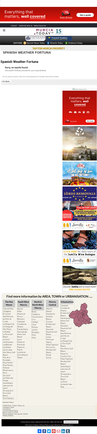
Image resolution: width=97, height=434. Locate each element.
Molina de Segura (50, 340)
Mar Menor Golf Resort (9, 353)
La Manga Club (8, 324)
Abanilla (49, 308)
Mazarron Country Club (66, 355)
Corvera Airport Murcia (10, 410)
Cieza (34, 324)
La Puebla (6, 332)
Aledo (19, 311)
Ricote (48, 355)
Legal (51, 425)
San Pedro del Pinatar (8, 379)
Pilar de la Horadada (6, 358)
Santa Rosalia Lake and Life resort (8, 385)
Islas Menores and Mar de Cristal (8, 319)
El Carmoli (7, 314)
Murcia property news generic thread (15, 414)
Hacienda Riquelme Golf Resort (51, 331)
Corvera (49, 321)
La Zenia (64, 382)
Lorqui (48, 337)
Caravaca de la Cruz (37, 318)
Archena (49, 316)
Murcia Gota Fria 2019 (10, 412)
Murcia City (50, 347)
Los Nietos (7, 347)
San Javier (7, 375)
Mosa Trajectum (52, 344)
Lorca (19, 339)
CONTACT (14, 26)
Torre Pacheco (8, 398)
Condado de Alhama (21, 325)
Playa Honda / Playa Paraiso (8, 363)
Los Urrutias (7, 350)
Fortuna (35, 327)
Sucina (48, 357)
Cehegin (35, 322)
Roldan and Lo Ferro (8, 371)
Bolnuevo (20, 319)
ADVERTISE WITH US (25, 26)
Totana (19, 357)
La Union (6, 339)
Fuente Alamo (22, 329)
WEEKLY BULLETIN (40, 26)
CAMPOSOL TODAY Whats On (13, 405)
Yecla (34, 337)
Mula (34, 335)
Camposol (21, 321)
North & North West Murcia (38, 304)
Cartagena (7, 311)
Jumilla (34, 330)
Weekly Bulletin (8, 415)
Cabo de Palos (8, 308)
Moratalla (35, 332)
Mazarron (21, 342)
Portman (6, 368)
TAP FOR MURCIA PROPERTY (48, 48)
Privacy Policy (44, 425)
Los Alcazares (8, 342)
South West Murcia (23, 303)
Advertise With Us (67, 425)
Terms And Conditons (32, 425)
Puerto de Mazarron (21, 345)
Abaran (49, 311)
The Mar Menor (9, 303)
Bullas (34, 311)
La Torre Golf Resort (8, 335)
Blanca (48, 319)
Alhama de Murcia (21, 315)
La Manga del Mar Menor (8, 327)
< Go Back (5, 81)
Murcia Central (52, 303)
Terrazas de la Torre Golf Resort (8, 393)
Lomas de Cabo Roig (66, 385)
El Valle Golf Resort (50, 325)
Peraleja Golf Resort (51, 351)
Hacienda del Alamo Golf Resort (22, 334)
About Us (57, 425)
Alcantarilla (50, 314)
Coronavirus (7, 409)
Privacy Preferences (71, 422)
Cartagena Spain (8, 407)
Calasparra (36, 314)
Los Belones (7, 344)
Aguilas (20, 308)
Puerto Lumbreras (21, 351)
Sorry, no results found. (16, 67)
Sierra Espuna (22, 355)
